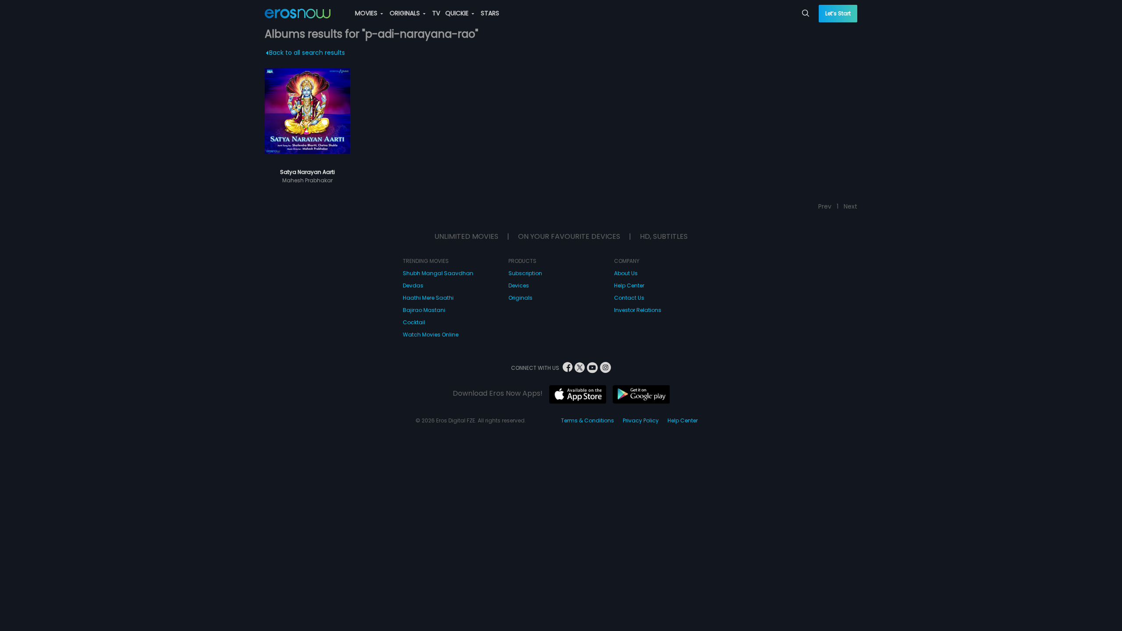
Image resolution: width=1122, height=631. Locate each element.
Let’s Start (838, 13)
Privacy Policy (641, 420)
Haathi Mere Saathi (428, 297)
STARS (490, 13)
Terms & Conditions (587, 420)
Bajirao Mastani (424, 310)
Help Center (629, 285)
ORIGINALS (406, 13)
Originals (520, 297)
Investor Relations (637, 310)
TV (436, 13)
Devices (518, 285)
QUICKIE (457, 13)
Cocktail (414, 322)
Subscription (525, 273)
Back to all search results (307, 52)
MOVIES (367, 13)
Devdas (413, 285)
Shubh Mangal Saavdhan (438, 273)
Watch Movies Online (430, 334)
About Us (626, 273)
